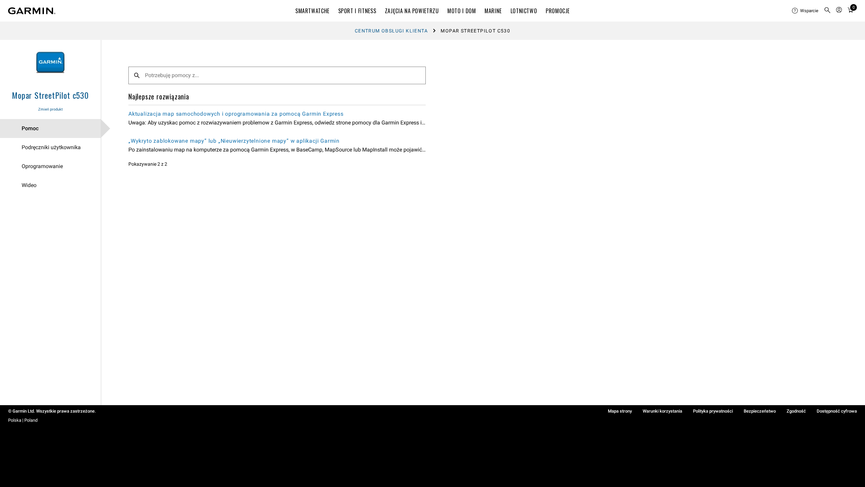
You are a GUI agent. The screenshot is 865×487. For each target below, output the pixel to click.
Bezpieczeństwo (760, 411)
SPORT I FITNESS (357, 11)
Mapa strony (620, 411)
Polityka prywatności (713, 411)
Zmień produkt (50, 109)
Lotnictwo (524, 11)
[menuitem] (805, 11)
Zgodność (796, 411)
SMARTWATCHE (312, 11)
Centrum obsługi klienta (391, 30)
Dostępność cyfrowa (837, 411)
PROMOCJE (558, 11)
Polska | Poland (23, 420)
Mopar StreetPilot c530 (50, 95)
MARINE (493, 11)
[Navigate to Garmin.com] (31, 11)
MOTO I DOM (461, 11)
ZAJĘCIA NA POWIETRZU (412, 11)
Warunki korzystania (662, 411)
